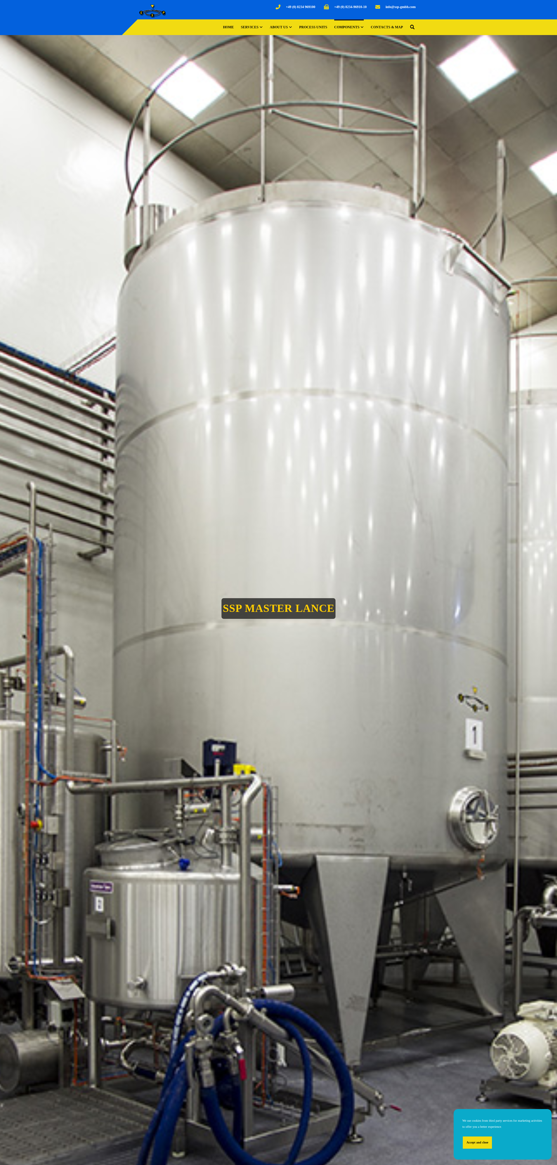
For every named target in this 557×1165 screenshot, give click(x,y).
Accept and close (477, 1142)
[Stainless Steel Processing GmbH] (152, 11)
